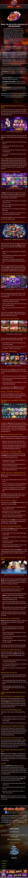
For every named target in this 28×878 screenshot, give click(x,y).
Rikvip (22, 31)
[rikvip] (14, 871)
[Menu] (2, 2)
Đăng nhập (4, 861)
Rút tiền (4, 865)
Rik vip (8, 158)
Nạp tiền (4, 867)
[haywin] (14, 875)
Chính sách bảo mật (14, 842)
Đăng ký (4, 863)
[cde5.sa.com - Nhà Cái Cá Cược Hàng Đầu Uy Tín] (14, 2)
